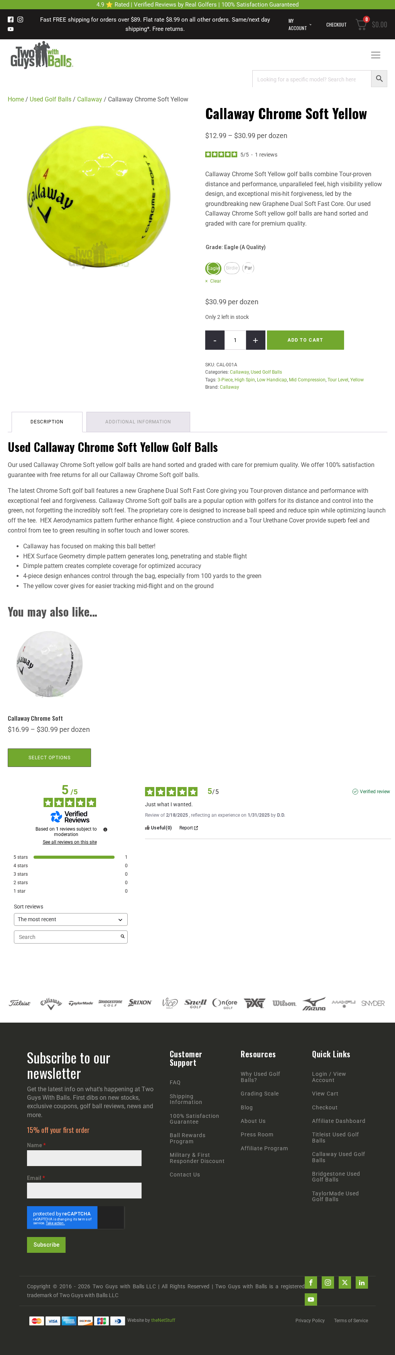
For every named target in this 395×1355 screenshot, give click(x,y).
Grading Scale (260, 1094)
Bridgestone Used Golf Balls (336, 1177)
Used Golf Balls (50, 99)
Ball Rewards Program (188, 1138)
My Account (298, 24)
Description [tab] (47, 422)
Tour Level (337, 380)
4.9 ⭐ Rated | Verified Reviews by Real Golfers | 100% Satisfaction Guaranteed (197, 4)
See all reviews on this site (70, 842)
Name (36, 1145)
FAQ (175, 1082)
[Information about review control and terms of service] (105, 829)
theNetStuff (163, 1320)
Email (36, 1178)
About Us (253, 1121)
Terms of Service (351, 1320)
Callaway (89, 99)
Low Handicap (272, 380)
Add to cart (305, 340)
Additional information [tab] (138, 422)
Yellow (357, 380)
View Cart (325, 1094)
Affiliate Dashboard (339, 1121)
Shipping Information (186, 1099)
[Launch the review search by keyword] (123, 937)
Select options (50, 757)
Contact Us (185, 1175)
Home (16, 99)
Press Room (257, 1135)
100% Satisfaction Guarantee (194, 1119)
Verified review (375, 791)
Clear (215, 281)
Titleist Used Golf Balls (335, 1137)
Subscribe (46, 1245)
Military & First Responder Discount (197, 1158)
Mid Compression (307, 380)
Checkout (336, 24)
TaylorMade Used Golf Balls (335, 1196)
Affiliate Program (264, 1148)
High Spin (245, 380)
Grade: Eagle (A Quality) (236, 247)
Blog (247, 1108)
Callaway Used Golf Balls (338, 1157)
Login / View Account (329, 1077)
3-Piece (225, 380)
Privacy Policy (310, 1320)
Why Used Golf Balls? (260, 1077)
